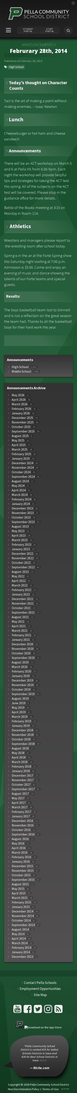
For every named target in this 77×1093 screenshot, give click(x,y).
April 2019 (19, 712)
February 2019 (21, 721)
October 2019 (21, 689)
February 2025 (21, 454)
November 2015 (23, 871)
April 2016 (19, 848)
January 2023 (21, 549)
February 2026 (21, 409)
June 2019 (18, 703)
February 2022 (21, 590)
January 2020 (21, 676)
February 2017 (21, 812)
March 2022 (20, 585)
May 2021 (18, 621)
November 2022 (23, 558)
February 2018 (21, 766)
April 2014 (19, 938)
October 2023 (21, 517)
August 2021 (20, 617)
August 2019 (20, 698)
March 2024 (20, 495)
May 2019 (18, 708)
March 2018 (20, 762)
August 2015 (20, 884)
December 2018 (22, 730)
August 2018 (20, 748)
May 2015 (18, 889)
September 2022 (23, 567)
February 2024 (21, 499)
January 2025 (21, 458)
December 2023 (22, 508)
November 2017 (23, 780)
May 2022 (18, 576)
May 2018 (18, 753)
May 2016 (18, 843)
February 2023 (21, 544)
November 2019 (23, 685)
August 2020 (20, 662)
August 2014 (20, 929)
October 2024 (21, 472)
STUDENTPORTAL (28, 30)
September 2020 (23, 658)
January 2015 (21, 907)
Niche (43, 1060)
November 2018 (23, 735)
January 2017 (21, 816)
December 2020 (22, 644)
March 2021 (20, 631)
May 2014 (18, 934)
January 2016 (21, 861)
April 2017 (19, 803)
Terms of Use (50, 1089)
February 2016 (21, 857)
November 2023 (23, 513)
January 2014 (21, 952)
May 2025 (18, 440)
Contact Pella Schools (40, 982)
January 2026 (21, 413)
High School (16, 67)
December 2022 (22, 554)
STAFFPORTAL (49, 30)
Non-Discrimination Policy (23, 1089)
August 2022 (20, 572)
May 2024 (18, 486)
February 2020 (21, 671)
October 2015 (21, 875)
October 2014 (21, 920)
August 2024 (20, 481)
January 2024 (21, 504)
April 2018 (19, 757)
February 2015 (21, 902)
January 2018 (21, 771)
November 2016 (23, 825)
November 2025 (23, 422)
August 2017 (20, 794)
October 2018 (21, 739)
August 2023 (20, 526)
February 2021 (21, 635)
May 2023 (18, 531)
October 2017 (21, 785)
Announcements (37, 44)
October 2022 (21, 563)
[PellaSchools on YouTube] (18, 1011)
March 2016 (20, 852)
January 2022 (21, 594)
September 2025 (23, 431)
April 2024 (19, 490)
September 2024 (23, 477)
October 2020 (21, 653)
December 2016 (22, 821)
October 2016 (21, 830)
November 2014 (23, 916)
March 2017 (20, 807)
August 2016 (20, 839)
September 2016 (23, 834)
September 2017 (23, 789)
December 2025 (22, 418)
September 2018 (23, 744)
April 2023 (19, 535)
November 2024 (23, 468)
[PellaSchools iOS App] (39, 1027)
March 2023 (20, 540)
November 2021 (23, 603)
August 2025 (20, 436)
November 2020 (23, 649)
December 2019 (22, 680)
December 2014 (22, 911)
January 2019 (21, 726)
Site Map (40, 995)
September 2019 (23, 694)
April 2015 (19, 893)
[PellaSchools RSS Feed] (58, 1011)
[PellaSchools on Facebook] (28, 1011)
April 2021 (19, 626)
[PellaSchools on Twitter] (38, 1011)
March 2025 (20, 449)
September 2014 (23, 925)
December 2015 (22, 866)
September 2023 (23, 522)
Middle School (21, 371)
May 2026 (18, 395)
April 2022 (19, 581)
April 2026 (19, 400)
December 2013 (22, 957)
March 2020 (20, 667)
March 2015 (20, 898)
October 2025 (21, 427)
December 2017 (22, 775)
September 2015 (23, 880)
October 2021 (21, 608)
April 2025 (19, 445)
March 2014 (20, 943)
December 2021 (22, 599)
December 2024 (22, 463)
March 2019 (20, 717)
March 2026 (20, 404)
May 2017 (18, 798)
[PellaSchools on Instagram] (48, 1011)
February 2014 (21, 948)
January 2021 (21, 640)
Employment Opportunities (40, 988)
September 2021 (23, 612)
